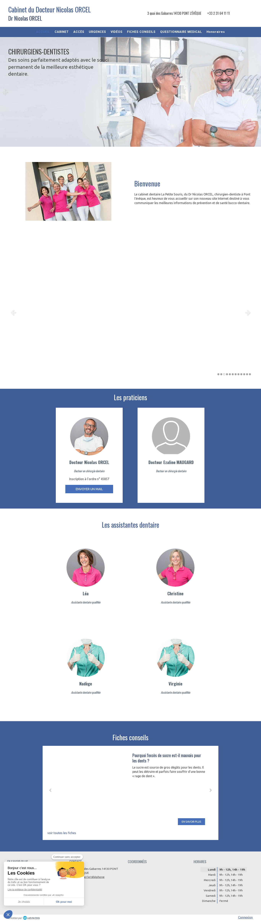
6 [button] (233, 374)
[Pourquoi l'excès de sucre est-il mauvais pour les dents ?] (92, 789)
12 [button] (250, 374)
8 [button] (238, 374)
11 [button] (247, 374)
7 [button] (236, 374)
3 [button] (224, 374)
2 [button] (221, 374)
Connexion (245, 917)
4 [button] (227, 374)
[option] (130, 92)
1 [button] (218, 374)
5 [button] (230, 374)
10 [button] (244, 374)
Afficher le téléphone (90, 877)
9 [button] (241, 374)
